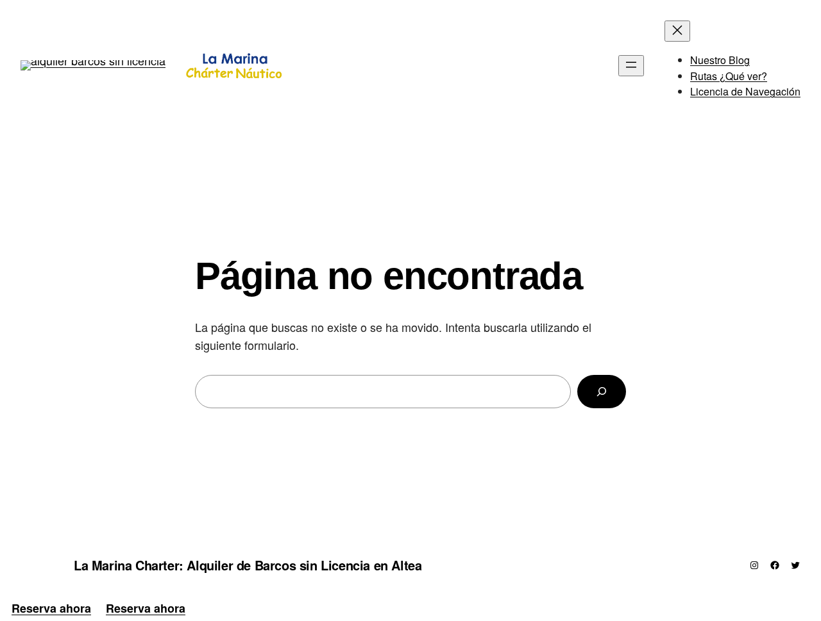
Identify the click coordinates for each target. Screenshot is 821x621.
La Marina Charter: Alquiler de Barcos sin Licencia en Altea (247, 565)
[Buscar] (601, 391)
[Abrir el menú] (631, 65)
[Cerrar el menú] (677, 31)
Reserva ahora (51, 608)
